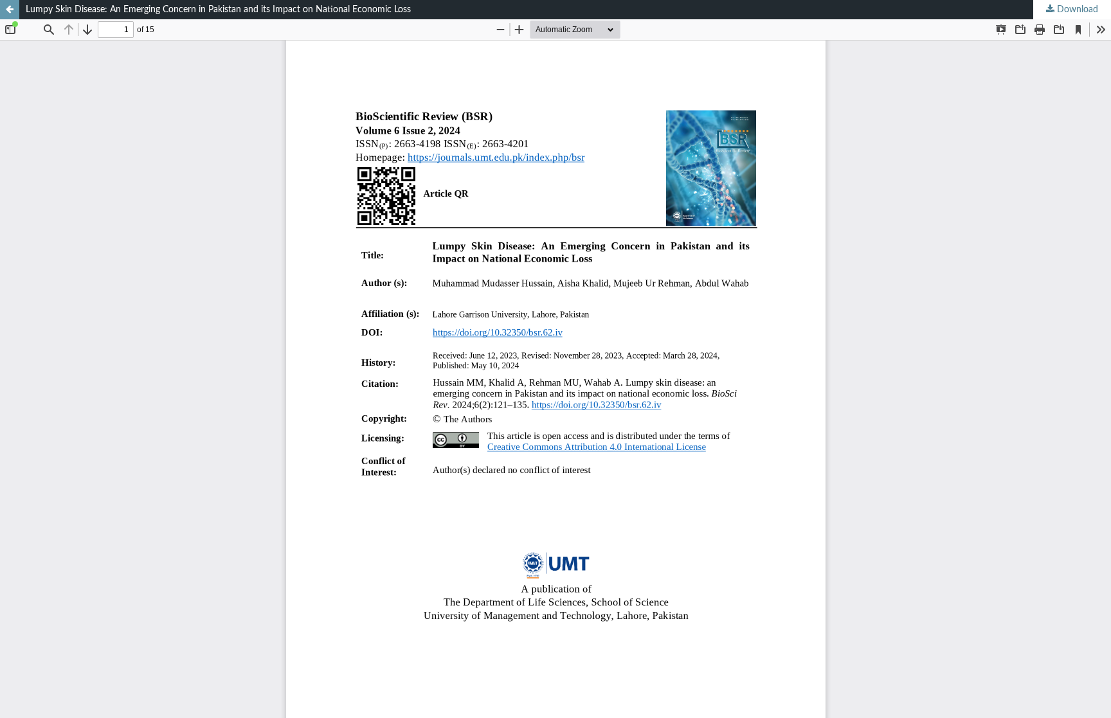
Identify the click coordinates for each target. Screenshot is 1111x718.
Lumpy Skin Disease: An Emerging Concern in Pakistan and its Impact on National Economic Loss (218, 9)
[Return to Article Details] (9, 9)
